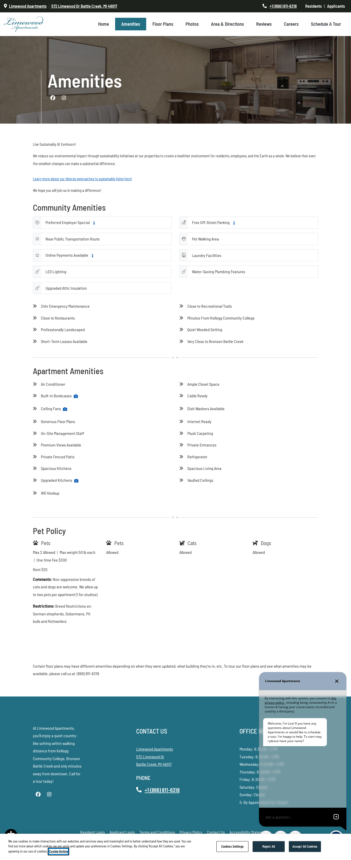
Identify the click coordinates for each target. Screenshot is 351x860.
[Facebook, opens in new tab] (53, 98)
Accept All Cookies (304, 846)
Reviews (264, 24)
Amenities (130, 24)
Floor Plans (162, 24)
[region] (175, 847)
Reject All (268, 846)
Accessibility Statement (248, 832)
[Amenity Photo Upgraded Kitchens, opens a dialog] (76, 480)
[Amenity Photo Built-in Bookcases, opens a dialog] (75, 396)
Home (103, 24)
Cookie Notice (58, 851)
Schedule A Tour (326, 24)
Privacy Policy (191, 832)
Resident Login (92, 832)
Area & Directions (227, 24)
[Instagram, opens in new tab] (64, 98)
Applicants (337, 5)
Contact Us (216, 832)
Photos (192, 24)
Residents (314, 5)
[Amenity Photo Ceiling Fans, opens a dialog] (65, 409)
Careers (291, 24)
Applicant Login (122, 832)
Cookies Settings (232, 846)
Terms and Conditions (157, 832)
